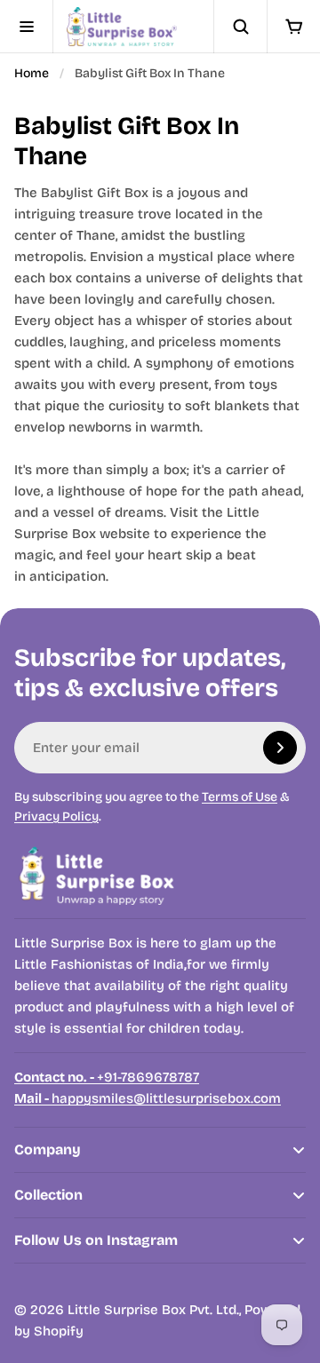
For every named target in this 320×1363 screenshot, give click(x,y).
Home (31, 73)
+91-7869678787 (106, 1077)
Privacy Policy (56, 816)
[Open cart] (293, 26)
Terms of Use (239, 796)
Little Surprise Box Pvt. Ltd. (153, 1310)
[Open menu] (26, 26)
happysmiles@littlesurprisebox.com (147, 1098)
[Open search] (240, 26)
